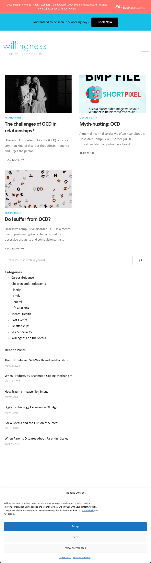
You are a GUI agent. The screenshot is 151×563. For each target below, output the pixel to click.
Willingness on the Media (28, 338)
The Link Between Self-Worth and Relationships (37, 360)
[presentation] (38, 94)
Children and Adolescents (28, 284)
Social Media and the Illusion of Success (32, 423)
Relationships (13, 118)
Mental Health (88, 118)
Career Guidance (22, 277)
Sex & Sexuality (21, 332)
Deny (76, 537)
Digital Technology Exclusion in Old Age (31, 407)
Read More (14, 160)
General (16, 302)
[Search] (140, 260)
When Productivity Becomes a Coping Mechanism (38, 376)
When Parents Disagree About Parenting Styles (36, 438)
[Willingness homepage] (70, 48)
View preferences (75, 548)
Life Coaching (20, 308)
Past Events (19, 320)
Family (15, 296)
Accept (76, 526)
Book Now (105, 22)
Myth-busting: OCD (99, 124)
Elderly (16, 290)
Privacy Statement (81, 557)
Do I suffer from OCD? (28, 219)
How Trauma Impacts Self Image (26, 391)
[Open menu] (145, 48)
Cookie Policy (88, 510)
